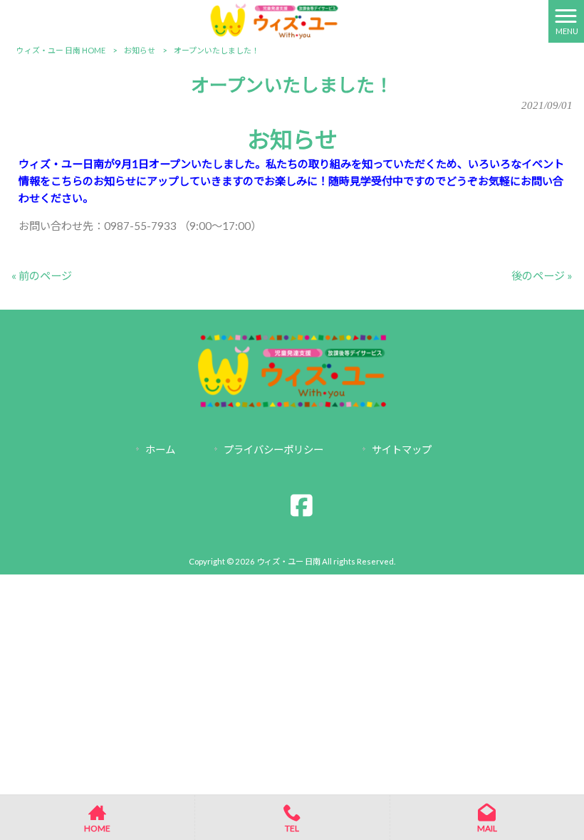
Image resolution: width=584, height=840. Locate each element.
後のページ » (542, 275)
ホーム (160, 449)
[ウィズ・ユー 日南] (274, 20)
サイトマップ (402, 449)
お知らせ (139, 50)
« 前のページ (41, 275)
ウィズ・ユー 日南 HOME (60, 50)
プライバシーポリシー (273, 449)
